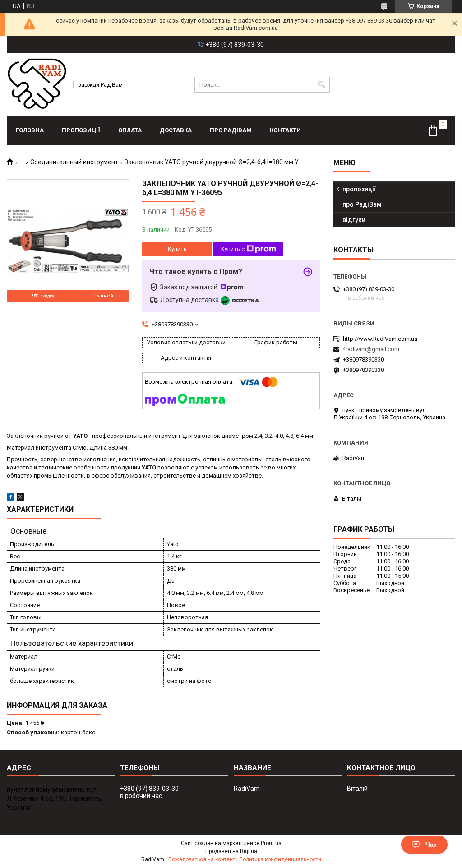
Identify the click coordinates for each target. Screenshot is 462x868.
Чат (431, 844)
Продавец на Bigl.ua (231, 851)
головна (30, 130)
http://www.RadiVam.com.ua (380, 338)
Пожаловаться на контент (201, 859)
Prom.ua (271, 843)
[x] (20, 498)
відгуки (353, 219)
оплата (130, 130)
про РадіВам (231, 130)
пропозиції (81, 130)
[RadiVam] (37, 84)
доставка (176, 130)
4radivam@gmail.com (370, 349)
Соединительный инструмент (74, 162)
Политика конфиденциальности (280, 859)
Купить (177, 249)
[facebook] (10, 498)
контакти (285, 130)
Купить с (233, 249)
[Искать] (322, 85)
